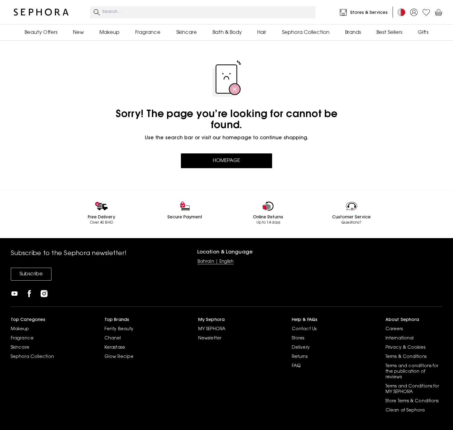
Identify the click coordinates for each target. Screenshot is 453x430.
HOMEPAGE (226, 160)
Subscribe (31, 274)
